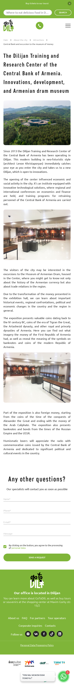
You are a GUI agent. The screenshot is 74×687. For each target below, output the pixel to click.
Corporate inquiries (30, 625)
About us (13, 618)
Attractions (38, 40)
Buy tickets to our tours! (37, 3)
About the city (20, 40)
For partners (37, 618)
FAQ (24, 618)
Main (5, 40)
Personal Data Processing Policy (37, 645)
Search (63, 12)
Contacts (50, 625)
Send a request (37, 557)
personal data (18, 548)
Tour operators (57, 618)
